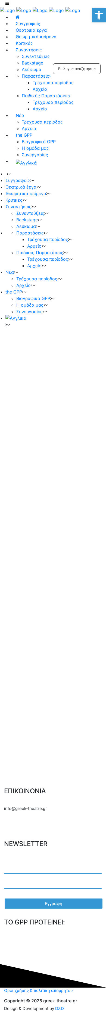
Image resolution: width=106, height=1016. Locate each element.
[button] (99, 15)
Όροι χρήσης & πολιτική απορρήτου (38, 990)
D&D (59, 1008)
